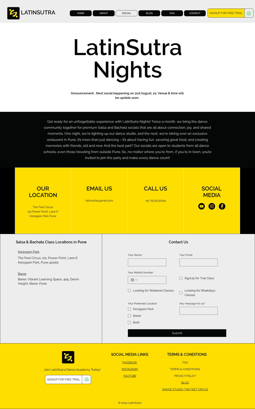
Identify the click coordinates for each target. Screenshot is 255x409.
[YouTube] (201, 206)
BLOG (185, 382)
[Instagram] (212, 206)
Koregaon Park (28, 252)
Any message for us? (192, 303)
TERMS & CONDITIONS (185, 369)
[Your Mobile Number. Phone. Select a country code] (134, 280)
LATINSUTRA (38, 12)
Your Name (135, 254)
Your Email (185, 254)
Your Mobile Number (141, 272)
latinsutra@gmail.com (99, 200)
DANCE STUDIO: (173, 389)
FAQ (185, 362)
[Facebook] (222, 206)
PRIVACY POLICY (185, 376)
